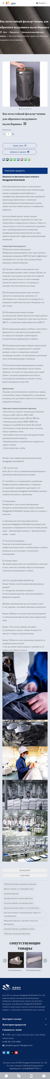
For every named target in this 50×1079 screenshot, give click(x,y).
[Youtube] (16, 1052)
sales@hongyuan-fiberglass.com (19, 1045)
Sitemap (26, 1065)
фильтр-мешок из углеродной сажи (18, 888)
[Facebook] (3, 1052)
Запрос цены (18, 145)
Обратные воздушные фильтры (17, 933)
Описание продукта (14, 170)
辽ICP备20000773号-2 (31, 1068)
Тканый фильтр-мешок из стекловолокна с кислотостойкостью (16, 970)
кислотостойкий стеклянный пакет (18, 903)
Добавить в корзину (18, 152)
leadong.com (15, 1068)
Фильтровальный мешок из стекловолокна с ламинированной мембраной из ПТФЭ (34, 970)
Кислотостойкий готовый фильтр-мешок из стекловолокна (22, 914)
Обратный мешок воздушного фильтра (20, 884)
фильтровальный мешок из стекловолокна (21, 908)
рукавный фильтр (11, 893)
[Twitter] (12, 1052)
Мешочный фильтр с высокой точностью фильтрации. (21, 922)
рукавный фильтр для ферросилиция (19, 928)
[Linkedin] (8, 1052)
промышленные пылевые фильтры (18, 898)
